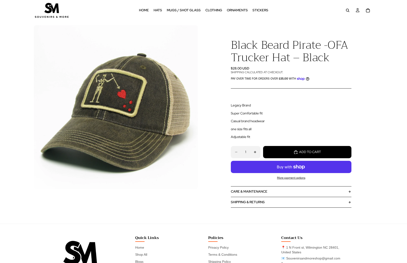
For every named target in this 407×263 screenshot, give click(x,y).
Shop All (141, 254)
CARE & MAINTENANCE (249, 191)
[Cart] (368, 10)
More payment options (291, 178)
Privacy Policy (218, 247)
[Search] (347, 10)
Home (139, 247)
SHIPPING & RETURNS (248, 202)
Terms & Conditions (222, 254)
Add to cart (310, 152)
